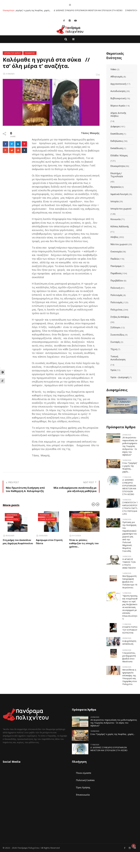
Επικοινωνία (83, 794)
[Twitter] (11, 144)
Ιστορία (114, 201)
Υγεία (113, 370)
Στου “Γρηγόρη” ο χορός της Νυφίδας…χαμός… (129, 467)
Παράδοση (115, 273)
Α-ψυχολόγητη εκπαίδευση (129, 642)
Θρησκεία (115, 186)
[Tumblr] (24, 150)
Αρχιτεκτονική (118, 83)
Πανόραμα (115, 266)
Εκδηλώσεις (116, 140)
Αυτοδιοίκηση (117, 91)
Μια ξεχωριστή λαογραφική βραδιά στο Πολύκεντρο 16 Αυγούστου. (129, 582)
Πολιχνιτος (30, 53)
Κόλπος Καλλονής (119, 226)
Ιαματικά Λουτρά (119, 194)
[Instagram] (70, 20)
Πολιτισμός (116, 295)
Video (113, 69)
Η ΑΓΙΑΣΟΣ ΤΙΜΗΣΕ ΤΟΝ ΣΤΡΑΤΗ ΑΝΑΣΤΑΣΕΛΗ (129, 563)
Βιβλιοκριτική (118, 98)
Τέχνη (113, 349)
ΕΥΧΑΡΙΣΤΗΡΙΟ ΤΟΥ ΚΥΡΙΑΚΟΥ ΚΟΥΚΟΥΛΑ (129, 630)
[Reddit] (11, 150)
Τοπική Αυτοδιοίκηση (117, 358)
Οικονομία (116, 251)
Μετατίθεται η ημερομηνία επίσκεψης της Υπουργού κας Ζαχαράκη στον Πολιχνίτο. (129, 676)
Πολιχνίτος (116, 309)
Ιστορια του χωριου (13, 53)
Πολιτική (115, 287)
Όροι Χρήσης (83, 787)
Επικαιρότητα (117, 166)
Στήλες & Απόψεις (119, 316)
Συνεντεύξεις (117, 334)
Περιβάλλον (116, 280)
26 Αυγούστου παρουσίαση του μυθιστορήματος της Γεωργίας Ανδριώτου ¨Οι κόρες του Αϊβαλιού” (130, 446)
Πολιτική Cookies (85, 780)
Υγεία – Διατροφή (119, 377)
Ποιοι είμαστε (83, 772)
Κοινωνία (115, 219)
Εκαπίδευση (116, 133)
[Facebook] (64, 20)
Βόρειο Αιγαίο (117, 105)
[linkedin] (18, 144)
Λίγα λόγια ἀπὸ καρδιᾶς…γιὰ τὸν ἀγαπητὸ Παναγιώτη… (83, 543)
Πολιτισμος (45, 515)
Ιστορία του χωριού (120, 208)
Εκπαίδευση (116, 148)
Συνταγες (58, 515)
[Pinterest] (24, 144)
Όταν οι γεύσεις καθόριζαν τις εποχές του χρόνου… (50, 543)
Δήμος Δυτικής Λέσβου (118, 114)
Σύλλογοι (115, 327)
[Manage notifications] (133, 846)
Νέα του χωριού (119, 244)
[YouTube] (75, 20)
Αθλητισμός (116, 76)
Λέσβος (114, 237)
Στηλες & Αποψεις (14, 519)
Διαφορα (77, 515)
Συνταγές (115, 341)
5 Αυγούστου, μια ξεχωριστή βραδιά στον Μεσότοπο (129, 657)
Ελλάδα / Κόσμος (119, 155)
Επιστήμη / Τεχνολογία (116, 175)
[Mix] (18, 150)
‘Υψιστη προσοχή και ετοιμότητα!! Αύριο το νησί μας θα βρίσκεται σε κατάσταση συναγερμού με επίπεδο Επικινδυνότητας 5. (130, 607)
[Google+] (5, 150)
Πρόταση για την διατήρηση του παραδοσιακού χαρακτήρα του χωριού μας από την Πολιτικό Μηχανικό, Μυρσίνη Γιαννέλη (129, 536)
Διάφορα (114, 126)
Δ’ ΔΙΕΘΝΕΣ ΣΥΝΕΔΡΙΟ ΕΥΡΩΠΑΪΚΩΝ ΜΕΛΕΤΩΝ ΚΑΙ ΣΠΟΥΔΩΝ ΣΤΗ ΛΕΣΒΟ (69, 10)
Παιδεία (114, 258)
